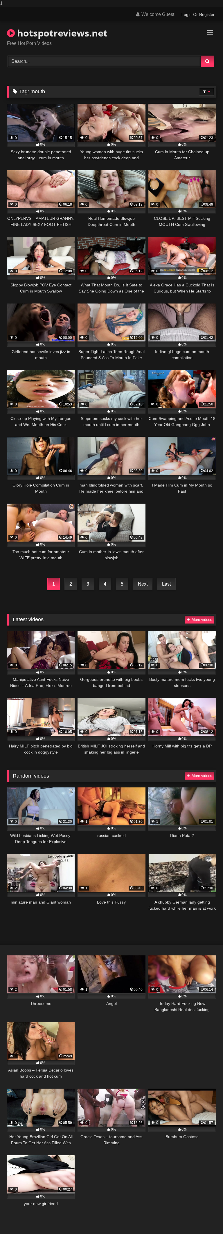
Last (166, 584)
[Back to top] (205, 1217)
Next (143, 584)
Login (186, 14)
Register (207, 14)
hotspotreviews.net (61, 33)
